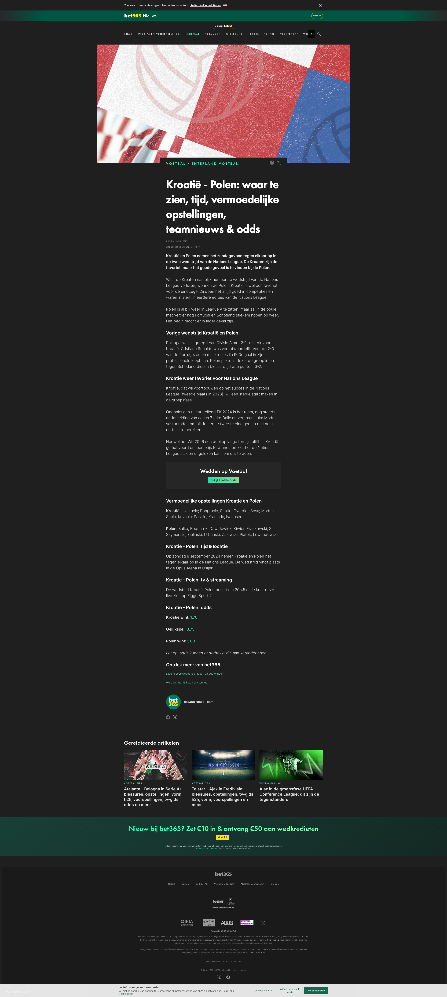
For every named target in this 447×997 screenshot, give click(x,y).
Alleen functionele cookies (290, 991)
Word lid (317, 15)
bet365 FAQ (202, 884)
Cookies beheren (264, 990)
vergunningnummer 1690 (254, 952)
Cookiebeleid (126, 993)
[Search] (319, 34)
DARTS (254, 33)
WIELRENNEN (235, 33)
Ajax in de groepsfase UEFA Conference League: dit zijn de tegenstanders (289, 794)
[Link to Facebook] (272, 165)
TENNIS (269, 33)
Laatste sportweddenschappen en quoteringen (195, 673)
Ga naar (219, 25)
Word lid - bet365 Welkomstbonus (186, 682)
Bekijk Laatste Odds (223, 480)
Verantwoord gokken (224, 884)
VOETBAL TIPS (133, 783)
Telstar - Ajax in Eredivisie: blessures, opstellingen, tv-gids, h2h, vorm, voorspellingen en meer (223, 797)
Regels (171, 884)
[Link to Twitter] (279, 165)
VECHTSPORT (289, 33)
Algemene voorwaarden (206, 848)
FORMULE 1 (213, 33)
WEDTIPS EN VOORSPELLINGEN (160, 33)
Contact (185, 884)
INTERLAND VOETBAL (215, 163)
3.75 (190, 629)
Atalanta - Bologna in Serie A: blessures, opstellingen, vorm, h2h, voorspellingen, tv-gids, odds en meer (153, 797)
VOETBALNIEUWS (270, 783)
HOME (128, 33)
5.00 (191, 641)
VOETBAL (193, 33)
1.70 (193, 617)
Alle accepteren (316, 990)
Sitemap (275, 884)
